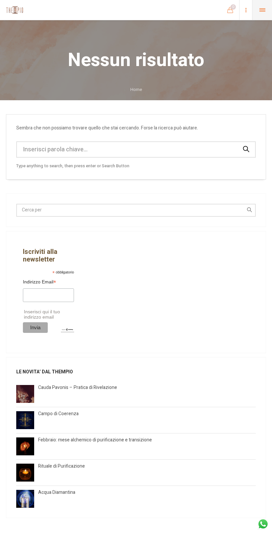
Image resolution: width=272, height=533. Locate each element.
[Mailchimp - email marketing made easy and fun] (67, 329)
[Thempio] (14, 10)
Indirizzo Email (39, 282)
